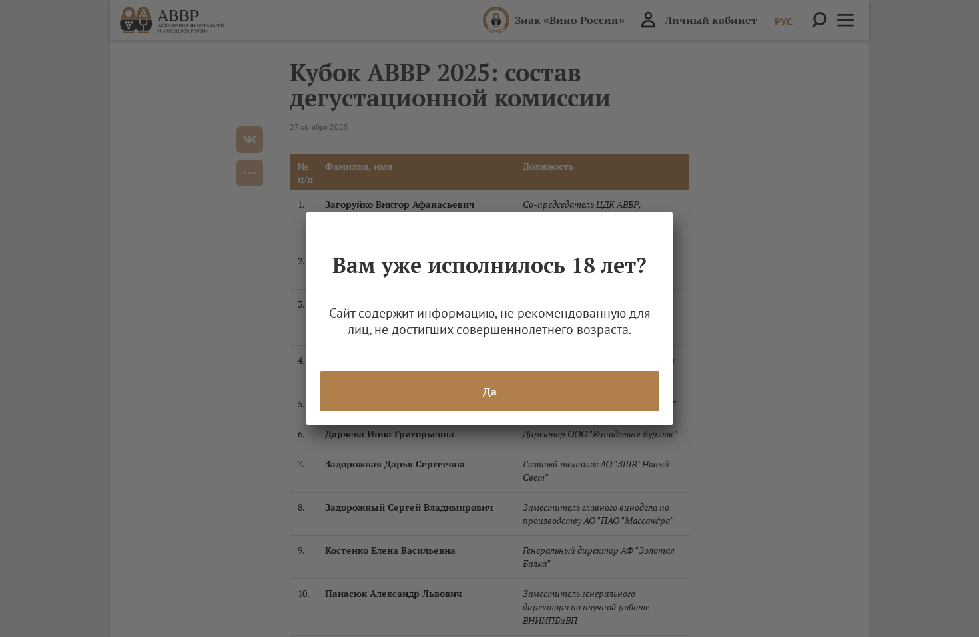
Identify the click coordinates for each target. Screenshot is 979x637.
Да (490, 391)
